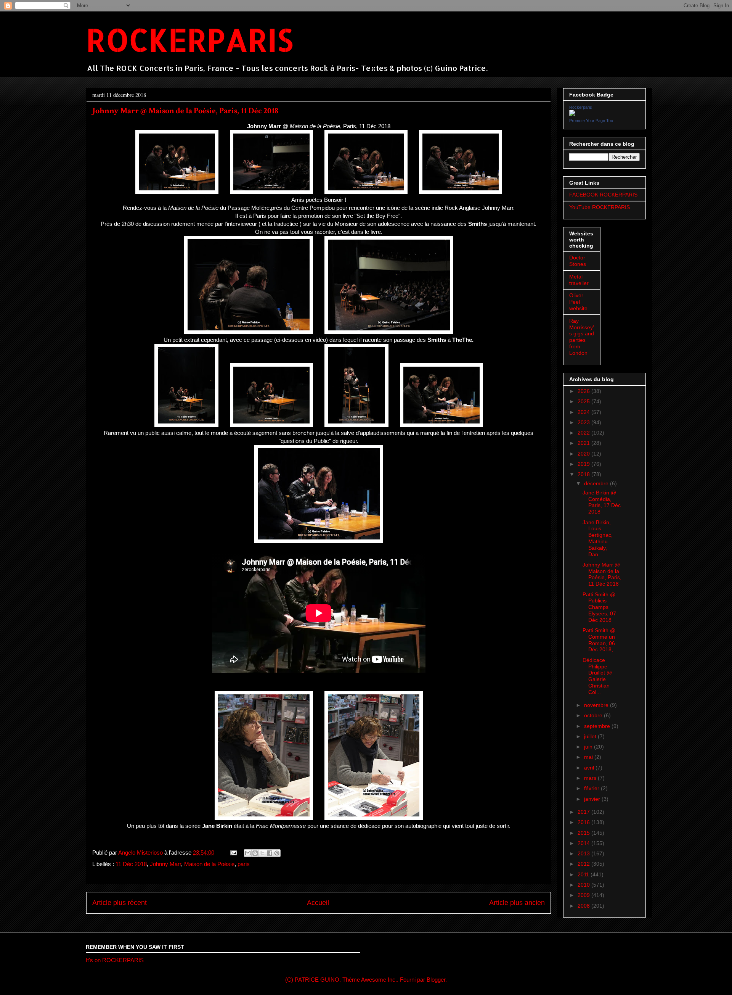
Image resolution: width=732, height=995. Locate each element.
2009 (584, 895)
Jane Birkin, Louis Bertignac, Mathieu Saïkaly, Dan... (598, 538)
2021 (584, 443)
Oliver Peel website (578, 301)
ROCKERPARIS (189, 39)
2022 (584, 433)
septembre (598, 726)
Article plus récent (119, 902)
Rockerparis (580, 107)
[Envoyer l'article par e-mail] (233, 852)
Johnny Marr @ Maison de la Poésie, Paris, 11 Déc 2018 (602, 574)
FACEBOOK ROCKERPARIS (603, 195)
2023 (584, 422)
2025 (584, 401)
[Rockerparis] (572, 114)
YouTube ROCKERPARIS (599, 207)
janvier (593, 799)
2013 (584, 853)
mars (591, 778)
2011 (584, 874)
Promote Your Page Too (591, 120)
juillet (591, 736)
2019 (584, 464)
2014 (584, 843)
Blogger (436, 979)
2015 (584, 833)
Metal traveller (579, 280)
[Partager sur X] (262, 853)
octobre (594, 715)
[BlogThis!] (255, 853)
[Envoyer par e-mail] (248, 853)
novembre (597, 705)
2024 (584, 412)
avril (590, 768)
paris (244, 864)
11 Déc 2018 (131, 864)
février (592, 788)
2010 (584, 885)
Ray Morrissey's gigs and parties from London (581, 337)
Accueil (318, 902)
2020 (584, 454)
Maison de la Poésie (209, 864)
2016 (584, 822)
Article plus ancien (517, 902)
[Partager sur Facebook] (269, 853)
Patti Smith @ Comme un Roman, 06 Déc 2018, (599, 639)
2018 (584, 474)
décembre (597, 483)
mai (589, 757)
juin (589, 747)
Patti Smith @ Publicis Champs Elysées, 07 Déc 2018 (599, 607)
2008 (584, 906)
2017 (584, 812)
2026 (584, 391)
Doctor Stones (577, 260)
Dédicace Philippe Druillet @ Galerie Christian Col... (597, 676)
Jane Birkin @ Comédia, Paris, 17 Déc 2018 (602, 502)
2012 (584, 864)
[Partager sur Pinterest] (277, 853)
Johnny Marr (165, 864)
